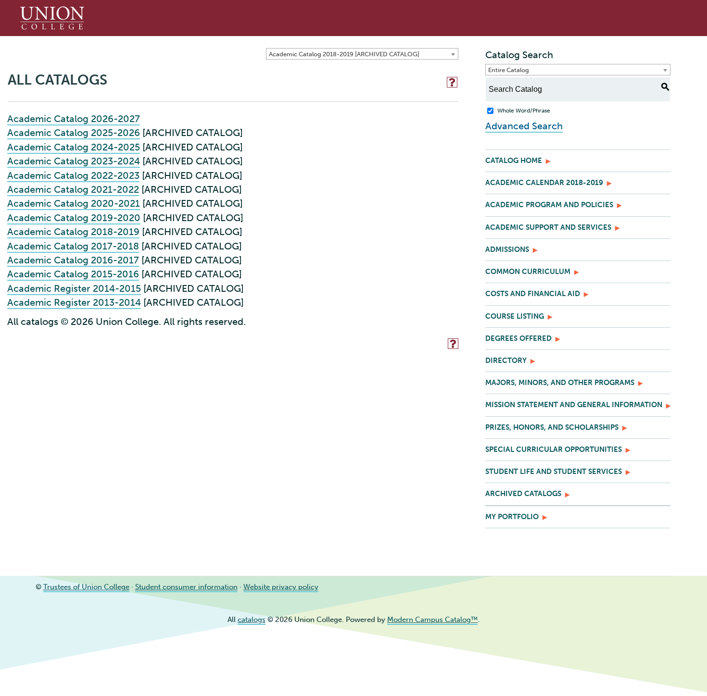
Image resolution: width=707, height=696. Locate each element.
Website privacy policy (280, 587)
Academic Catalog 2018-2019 (73, 231)
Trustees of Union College (86, 587)
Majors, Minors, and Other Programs (559, 382)
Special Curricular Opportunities (553, 449)
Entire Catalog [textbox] (508, 70)
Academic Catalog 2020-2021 (73, 203)
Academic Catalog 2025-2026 (73, 132)
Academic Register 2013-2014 (74, 302)
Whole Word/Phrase (523, 110)
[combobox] (362, 54)
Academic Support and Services (548, 227)
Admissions (507, 249)
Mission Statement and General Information (573, 404)
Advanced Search (524, 126)
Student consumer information (186, 587)
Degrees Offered (518, 338)
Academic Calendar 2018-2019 (544, 182)
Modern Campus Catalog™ (432, 619)
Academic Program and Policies (549, 204)
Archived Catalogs (523, 493)
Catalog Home (513, 160)
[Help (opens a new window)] (452, 82)
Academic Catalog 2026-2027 (73, 118)
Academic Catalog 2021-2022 (73, 189)
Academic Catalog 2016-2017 (73, 260)
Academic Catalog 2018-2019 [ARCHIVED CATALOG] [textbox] (344, 54)
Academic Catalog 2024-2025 (73, 147)
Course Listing (514, 316)
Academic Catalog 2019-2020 (73, 218)
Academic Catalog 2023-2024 (73, 161)
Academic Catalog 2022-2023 (73, 175)
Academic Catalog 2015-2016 (73, 274)
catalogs (251, 619)
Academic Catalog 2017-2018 (73, 246)
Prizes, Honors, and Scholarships (552, 427)
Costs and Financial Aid (532, 293)
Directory (506, 360)
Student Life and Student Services (553, 471)
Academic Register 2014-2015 (74, 288)
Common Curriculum (527, 271)
